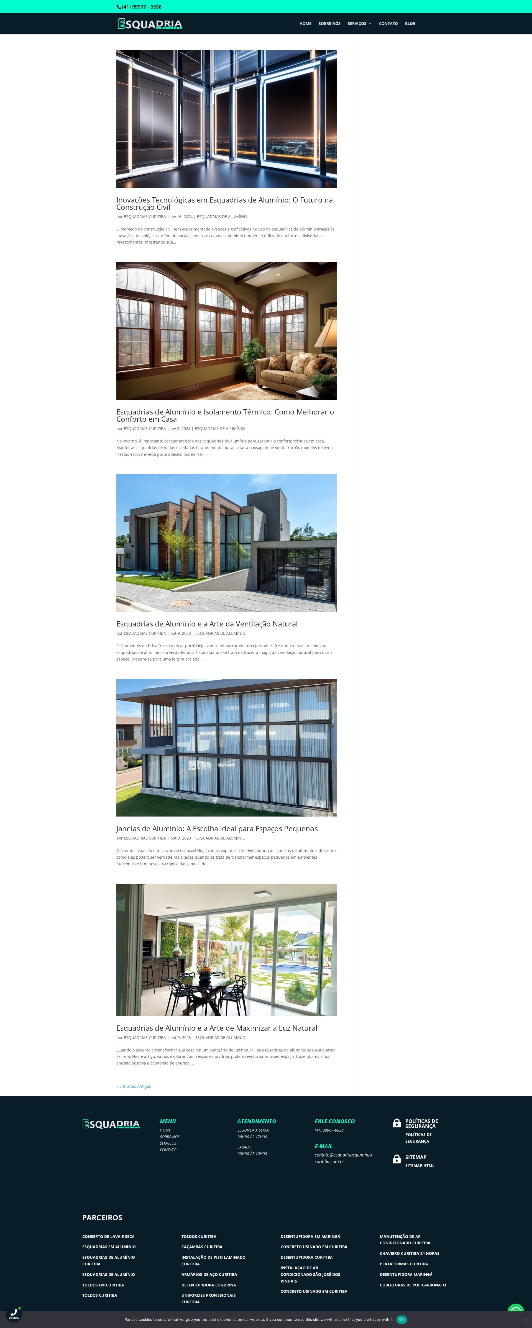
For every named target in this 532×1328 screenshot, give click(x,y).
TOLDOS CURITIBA (99, 1295)
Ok (401, 1319)
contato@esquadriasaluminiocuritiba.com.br (343, 1158)
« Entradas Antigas (133, 1086)
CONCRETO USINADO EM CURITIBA (314, 1246)
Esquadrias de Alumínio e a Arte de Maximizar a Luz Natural (217, 1028)
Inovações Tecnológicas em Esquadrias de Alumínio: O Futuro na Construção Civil (224, 203)
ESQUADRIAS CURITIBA (145, 216)
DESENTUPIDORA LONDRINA (208, 1285)
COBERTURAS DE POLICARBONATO (413, 1285)
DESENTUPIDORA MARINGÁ (406, 1274)
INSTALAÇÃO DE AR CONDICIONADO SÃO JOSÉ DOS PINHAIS (310, 1274)
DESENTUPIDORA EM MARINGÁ (310, 1236)
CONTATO (388, 24)
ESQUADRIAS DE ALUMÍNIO (222, 216)
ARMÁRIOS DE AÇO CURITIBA (209, 1274)
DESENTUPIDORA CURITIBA (307, 1257)
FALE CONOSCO (335, 1121)
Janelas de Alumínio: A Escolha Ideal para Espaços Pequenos (217, 828)
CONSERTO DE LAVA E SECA (108, 1236)
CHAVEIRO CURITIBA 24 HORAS (409, 1253)
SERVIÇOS (357, 24)
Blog (410, 24)
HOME (305, 24)
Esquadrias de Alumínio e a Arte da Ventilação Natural (207, 624)
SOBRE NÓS (330, 24)
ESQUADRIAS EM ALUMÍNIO (109, 1246)
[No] (525, 1319)
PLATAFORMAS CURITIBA (404, 1263)
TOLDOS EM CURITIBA (103, 1285)
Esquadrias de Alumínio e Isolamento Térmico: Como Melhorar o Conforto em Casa (225, 415)
